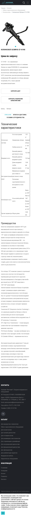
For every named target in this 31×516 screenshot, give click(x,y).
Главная (3, 8)
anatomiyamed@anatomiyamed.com (14, 402)
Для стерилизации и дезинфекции (10, 441)
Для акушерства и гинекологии (9, 424)
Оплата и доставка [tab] (19, 115)
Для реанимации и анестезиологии (10, 438)
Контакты (3, 479)
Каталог (9, 8)
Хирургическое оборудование (9, 458)
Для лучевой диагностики (8, 433)
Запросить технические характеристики (15, 99)
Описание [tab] (8, 115)
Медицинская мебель (7, 456)
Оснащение (4, 470)
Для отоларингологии (7, 435)
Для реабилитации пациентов (9, 453)
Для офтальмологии (6, 450)
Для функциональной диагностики (10, 447)
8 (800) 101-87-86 (12, 408)
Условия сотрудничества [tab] (15, 117)
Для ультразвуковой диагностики (10, 444)
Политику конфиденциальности (14, 508)
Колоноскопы (7, 12)
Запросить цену (15, 91)
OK (3, 513)
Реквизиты (4, 476)
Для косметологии (6, 430)
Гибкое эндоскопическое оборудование (14, 10)
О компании (4, 468)
